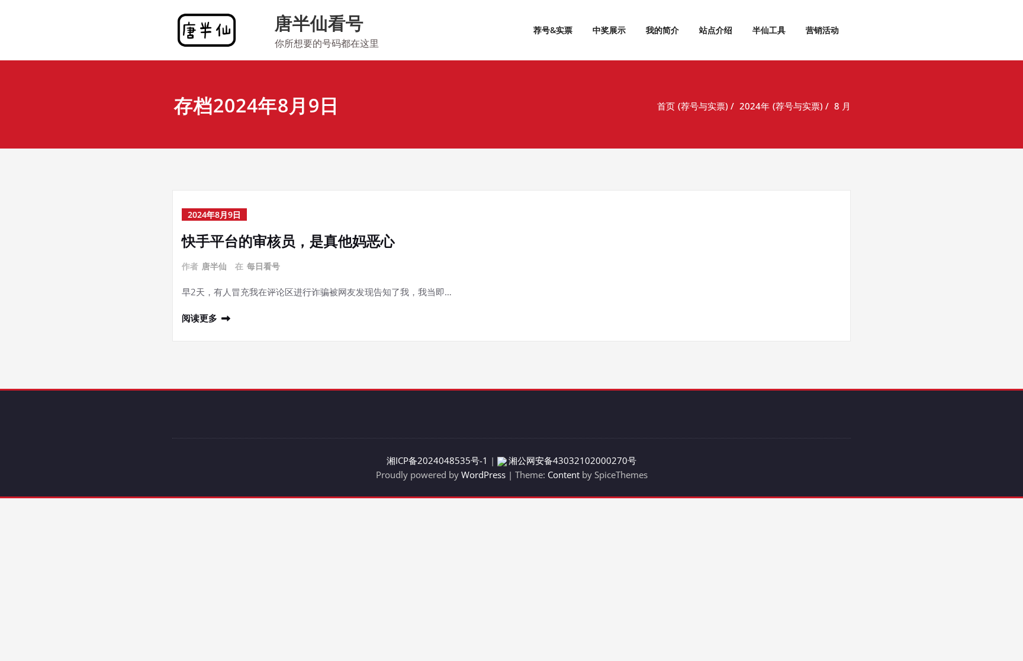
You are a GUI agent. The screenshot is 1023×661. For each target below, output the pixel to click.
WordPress (483, 475)
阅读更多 (199, 318)
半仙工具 (769, 30)
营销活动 (822, 30)
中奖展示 (609, 30)
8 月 (842, 106)
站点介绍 (715, 30)
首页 (666, 106)
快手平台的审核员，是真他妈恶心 (288, 240)
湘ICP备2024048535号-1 (437, 460)
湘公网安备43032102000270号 (572, 460)
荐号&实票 (552, 30)
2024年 (754, 106)
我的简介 (662, 30)
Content (564, 475)
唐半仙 (214, 266)
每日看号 (263, 266)
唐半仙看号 (319, 23)
